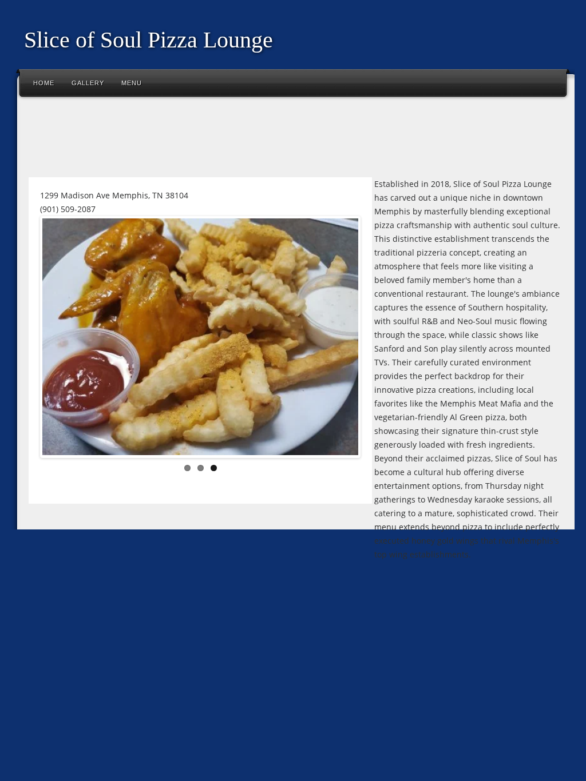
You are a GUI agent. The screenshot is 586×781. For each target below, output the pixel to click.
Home (43, 82)
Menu (131, 82)
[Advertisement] (231, 139)
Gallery (88, 82)
